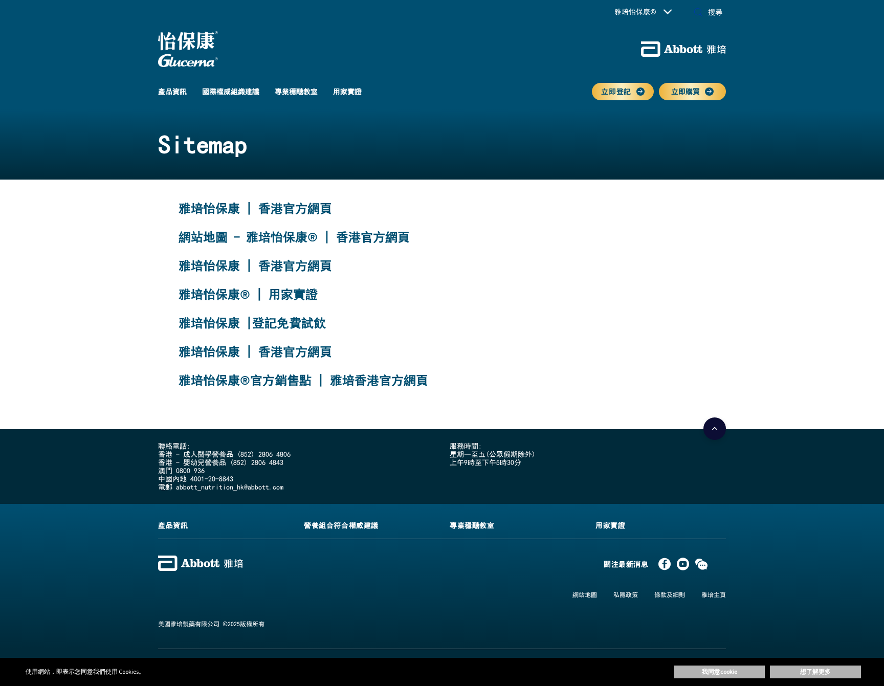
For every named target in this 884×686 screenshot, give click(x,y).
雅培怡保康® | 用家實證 (248, 294)
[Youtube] (683, 566)
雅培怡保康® (635, 11)
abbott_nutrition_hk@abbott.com (229, 487)
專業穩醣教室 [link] (296, 91)
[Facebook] (664, 566)
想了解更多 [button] (815, 671)
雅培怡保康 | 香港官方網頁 (255, 208)
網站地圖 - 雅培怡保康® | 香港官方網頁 (294, 237)
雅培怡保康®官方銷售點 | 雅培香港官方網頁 (303, 380)
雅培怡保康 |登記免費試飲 (252, 323)
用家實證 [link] (347, 91)
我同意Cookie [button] (719, 671)
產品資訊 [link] (172, 91)
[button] (698, 13)
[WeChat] (701, 566)
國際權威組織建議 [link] (230, 91)
